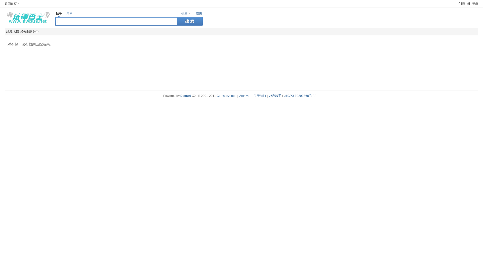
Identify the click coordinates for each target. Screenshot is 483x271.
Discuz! (185, 96)
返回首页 (11, 4)
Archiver (245, 96)
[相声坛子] (27, 24)
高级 (199, 13)
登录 (475, 4)
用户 (69, 13)
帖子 (59, 13)
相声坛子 (275, 96)
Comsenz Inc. (226, 96)
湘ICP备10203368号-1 (299, 96)
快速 (184, 13)
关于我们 (260, 96)
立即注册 (464, 4)
